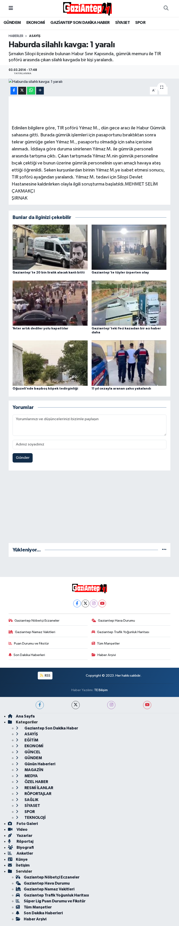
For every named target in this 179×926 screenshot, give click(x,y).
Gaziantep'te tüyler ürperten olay (120, 272)
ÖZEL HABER (36, 782)
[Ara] (166, 8)
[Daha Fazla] (40, 91)
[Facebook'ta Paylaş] (13, 91)
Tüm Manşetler (108, 643)
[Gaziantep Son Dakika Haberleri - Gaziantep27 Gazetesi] (87, 8)
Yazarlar (24, 836)
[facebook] (40, 705)
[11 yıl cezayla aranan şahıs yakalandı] (129, 363)
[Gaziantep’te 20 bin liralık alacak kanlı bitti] (50, 247)
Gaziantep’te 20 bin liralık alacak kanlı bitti (49, 272)
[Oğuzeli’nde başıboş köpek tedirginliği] (50, 363)
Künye (22, 859)
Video (22, 829)
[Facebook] (77, 603)
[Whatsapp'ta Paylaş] (31, 91)
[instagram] (111, 705)
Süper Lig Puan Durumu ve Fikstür (55, 901)
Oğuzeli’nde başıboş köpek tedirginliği (45, 388)
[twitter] (76, 705)
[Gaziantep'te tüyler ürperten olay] (129, 247)
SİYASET (122, 23)
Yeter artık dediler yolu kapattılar (40, 328)
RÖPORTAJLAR (37, 794)
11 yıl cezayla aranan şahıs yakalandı (121, 388)
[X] (85, 603)
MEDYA (31, 776)
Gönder (23, 458)
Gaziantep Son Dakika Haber (51, 728)
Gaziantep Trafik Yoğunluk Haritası (123, 632)
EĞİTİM (31, 740)
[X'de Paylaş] (22, 91)
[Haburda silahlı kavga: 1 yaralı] (90, 82)
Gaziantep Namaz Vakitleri (35, 632)
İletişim (23, 865)
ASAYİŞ (35, 36)
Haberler (16, 36)
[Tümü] (164, 550)
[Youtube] (102, 603)
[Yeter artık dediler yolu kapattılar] (50, 303)
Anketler (24, 853)
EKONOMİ (35, 23)
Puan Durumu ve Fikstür (31, 643)
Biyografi (25, 847)
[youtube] (147, 705)
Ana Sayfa (25, 716)
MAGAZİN (33, 770)
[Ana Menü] (11, 8)
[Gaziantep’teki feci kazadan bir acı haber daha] (129, 303)
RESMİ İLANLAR (38, 788)
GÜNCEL (32, 752)
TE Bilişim (101, 690)
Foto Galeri (27, 824)
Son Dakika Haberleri (29, 655)
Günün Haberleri (39, 764)
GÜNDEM (12, 23)
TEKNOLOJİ (35, 818)
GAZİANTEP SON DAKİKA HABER (80, 23)
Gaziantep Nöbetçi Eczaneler (36, 620)
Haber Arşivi (106, 655)
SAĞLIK (31, 800)
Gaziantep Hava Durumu (116, 620)
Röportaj (24, 841)
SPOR (140, 23)
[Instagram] (94, 603)
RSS (47, 675)
